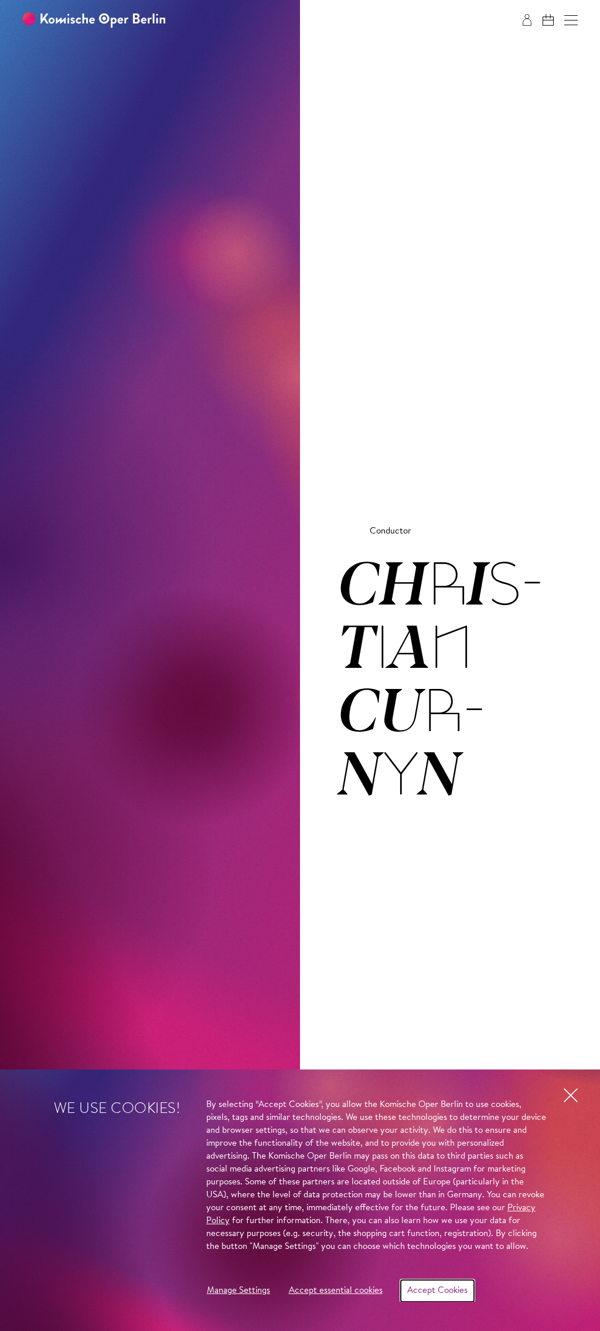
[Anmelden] (527, 20)
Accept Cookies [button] (437, 1290)
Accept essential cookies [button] (336, 1290)
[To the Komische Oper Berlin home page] (93, 20)
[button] (571, 20)
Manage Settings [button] (238, 1290)
